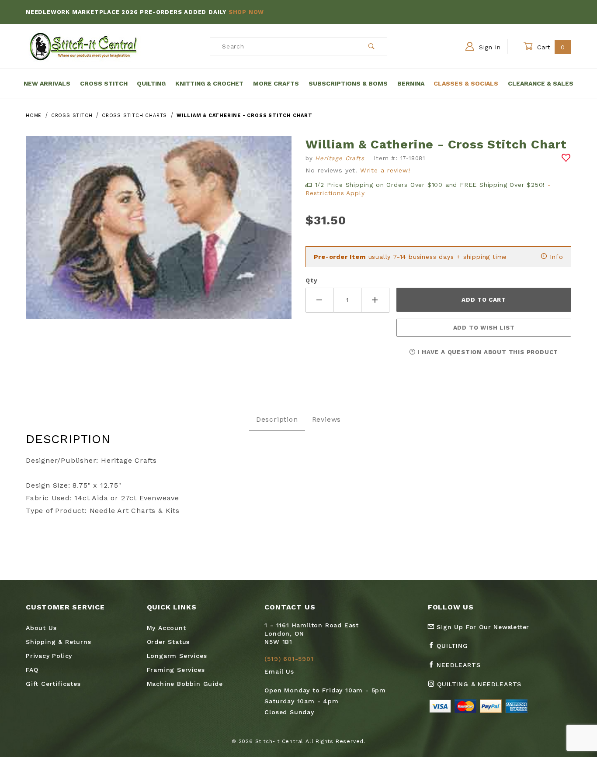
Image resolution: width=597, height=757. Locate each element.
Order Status (168, 641)
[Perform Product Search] (372, 46)
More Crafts (276, 83)
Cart (550, 47)
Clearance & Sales (540, 83)
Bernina (410, 83)
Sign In (488, 47)
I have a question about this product (487, 352)
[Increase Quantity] (375, 300)
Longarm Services (177, 655)
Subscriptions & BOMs (348, 83)
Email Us (279, 671)
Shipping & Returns (58, 641)
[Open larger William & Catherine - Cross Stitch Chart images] (159, 234)
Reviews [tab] (326, 419)
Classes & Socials (466, 83)
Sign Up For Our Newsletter (482, 626)
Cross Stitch (104, 83)
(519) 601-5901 (288, 658)
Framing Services (176, 669)
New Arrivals (47, 83)
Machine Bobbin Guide (185, 683)
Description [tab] (277, 419)
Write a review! (385, 170)
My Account (166, 627)
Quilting (151, 83)
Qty (311, 280)
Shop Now (246, 12)
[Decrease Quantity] (319, 300)
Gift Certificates (53, 683)
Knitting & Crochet (209, 83)
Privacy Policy (49, 655)
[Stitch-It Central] (83, 45)
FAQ (32, 669)
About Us (41, 627)
